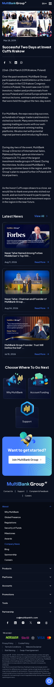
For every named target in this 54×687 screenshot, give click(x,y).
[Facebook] (7, 622)
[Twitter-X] (31, 622)
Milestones (10, 533)
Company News (12, 544)
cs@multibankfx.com (27, 617)
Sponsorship (11, 554)
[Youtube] (38, 622)
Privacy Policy (7, 643)
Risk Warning (10, 650)
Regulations (10, 522)
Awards (8, 538)
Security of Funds (13, 528)
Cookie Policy (23, 643)
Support (21, 491)
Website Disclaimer (33, 647)
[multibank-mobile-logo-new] (14, 3)
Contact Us (8, 491)
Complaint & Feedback (38, 491)
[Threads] (46, 622)
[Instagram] (23, 622)
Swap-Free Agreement (29, 650)
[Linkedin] (15, 622)
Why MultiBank (12, 512)
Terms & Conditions (13, 647)
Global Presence (13, 517)
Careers (28, 496)
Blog (7, 549)
